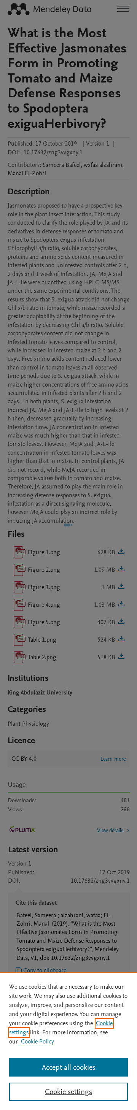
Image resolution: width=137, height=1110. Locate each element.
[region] (68, 1041)
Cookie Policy (37, 1041)
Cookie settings (68, 1092)
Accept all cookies (69, 1067)
